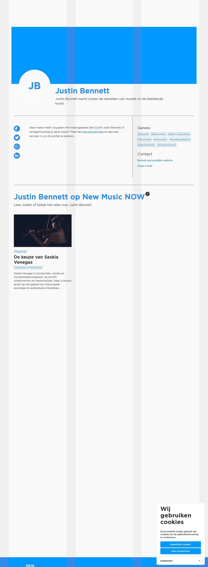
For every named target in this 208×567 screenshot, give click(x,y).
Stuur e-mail (144, 165)
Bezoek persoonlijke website (155, 160)
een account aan (93, 131)
